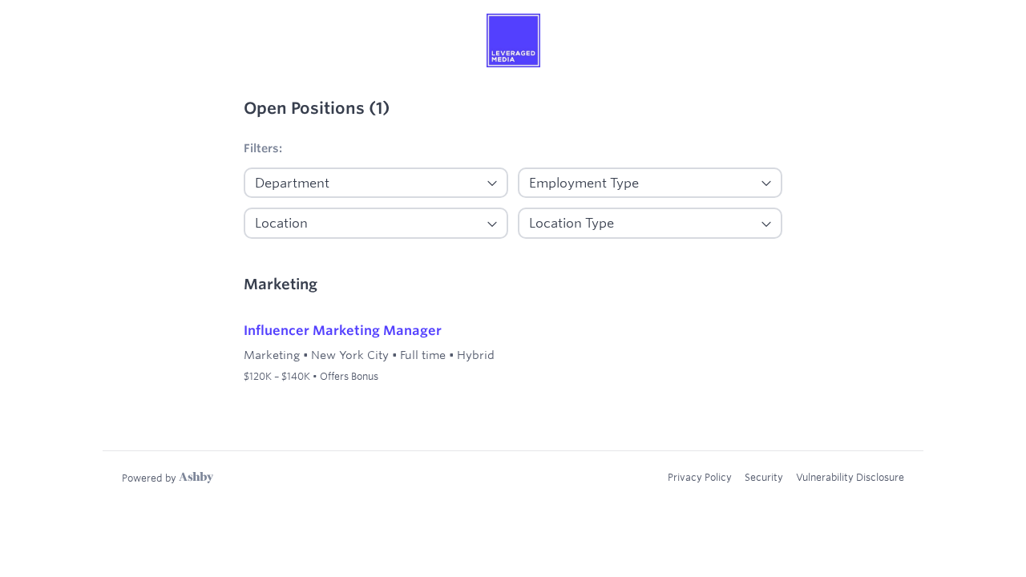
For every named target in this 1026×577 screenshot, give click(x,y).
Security (764, 476)
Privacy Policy (700, 476)
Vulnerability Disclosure (850, 476)
